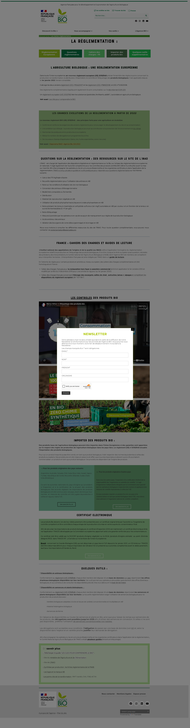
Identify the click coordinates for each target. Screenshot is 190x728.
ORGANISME (67, 376)
